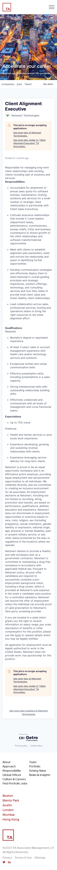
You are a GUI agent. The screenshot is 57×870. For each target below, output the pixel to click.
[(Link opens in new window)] (4, 862)
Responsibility (12, 771)
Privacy (7, 858)
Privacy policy (21, 745)
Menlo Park (11, 800)
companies (7, 84)
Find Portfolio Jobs (15, 783)
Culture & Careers (14, 779)
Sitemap (39, 858)
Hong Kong (11, 819)
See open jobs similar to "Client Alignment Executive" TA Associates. (29, 143)
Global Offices (12, 775)
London (8, 810)
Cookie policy (36, 745)
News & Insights (39, 775)
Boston (8, 796)
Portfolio (34, 766)
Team (32, 762)
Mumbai (9, 815)
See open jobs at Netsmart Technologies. (27, 134)
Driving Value (37, 771)
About (6, 762)
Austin (7, 805)
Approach (9, 766)
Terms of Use (23, 858)
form (18, 635)
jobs (19, 84)
